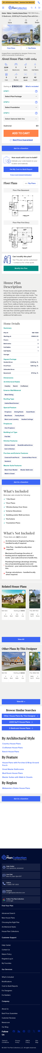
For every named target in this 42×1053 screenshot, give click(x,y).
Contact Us (6, 950)
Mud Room (8, 415)
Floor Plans (11, 48)
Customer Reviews (9, 1018)
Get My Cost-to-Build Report (21, 169)
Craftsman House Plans (12, 748)
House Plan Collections (10, 931)
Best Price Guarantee (9, 1013)
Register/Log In (7, 959)
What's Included (8, 977)
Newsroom (6, 1022)
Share (37, 22)
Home (4, 13)
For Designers (7, 990)
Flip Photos (32, 48)
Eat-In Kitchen (10, 449)
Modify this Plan (21, 268)
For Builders (6, 995)
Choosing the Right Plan (10, 922)
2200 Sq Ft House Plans (19, 722)
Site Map (36, 1041)
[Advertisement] (21, 826)
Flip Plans (32, 183)
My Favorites (6, 963)
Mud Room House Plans (12, 773)
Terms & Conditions (5, 1041)
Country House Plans (19, 13)
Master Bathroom (26, 470)
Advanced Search (8, 913)
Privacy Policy (17, 1041)
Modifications (7, 981)
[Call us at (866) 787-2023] (39, 2)
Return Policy (7, 954)
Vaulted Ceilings (27, 419)
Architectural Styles (9, 927)
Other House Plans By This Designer (20, 716)
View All (20, 701)
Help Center (6, 945)
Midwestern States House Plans (16, 788)
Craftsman (24, 386)
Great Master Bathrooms (13, 769)
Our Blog (5, 1027)
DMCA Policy (28, 1041)
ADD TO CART (21, 133)
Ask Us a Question (21, 148)
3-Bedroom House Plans (19, 728)
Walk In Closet (9, 473)
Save (10, 22)
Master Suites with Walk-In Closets (17, 777)
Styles (9, 13)
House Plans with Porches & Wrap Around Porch (20, 763)
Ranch (15, 386)
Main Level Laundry (11, 419)
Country (7, 386)
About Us (5, 1009)
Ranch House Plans (10, 751)
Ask (26, 22)
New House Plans (8, 918)
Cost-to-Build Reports (10, 986)
